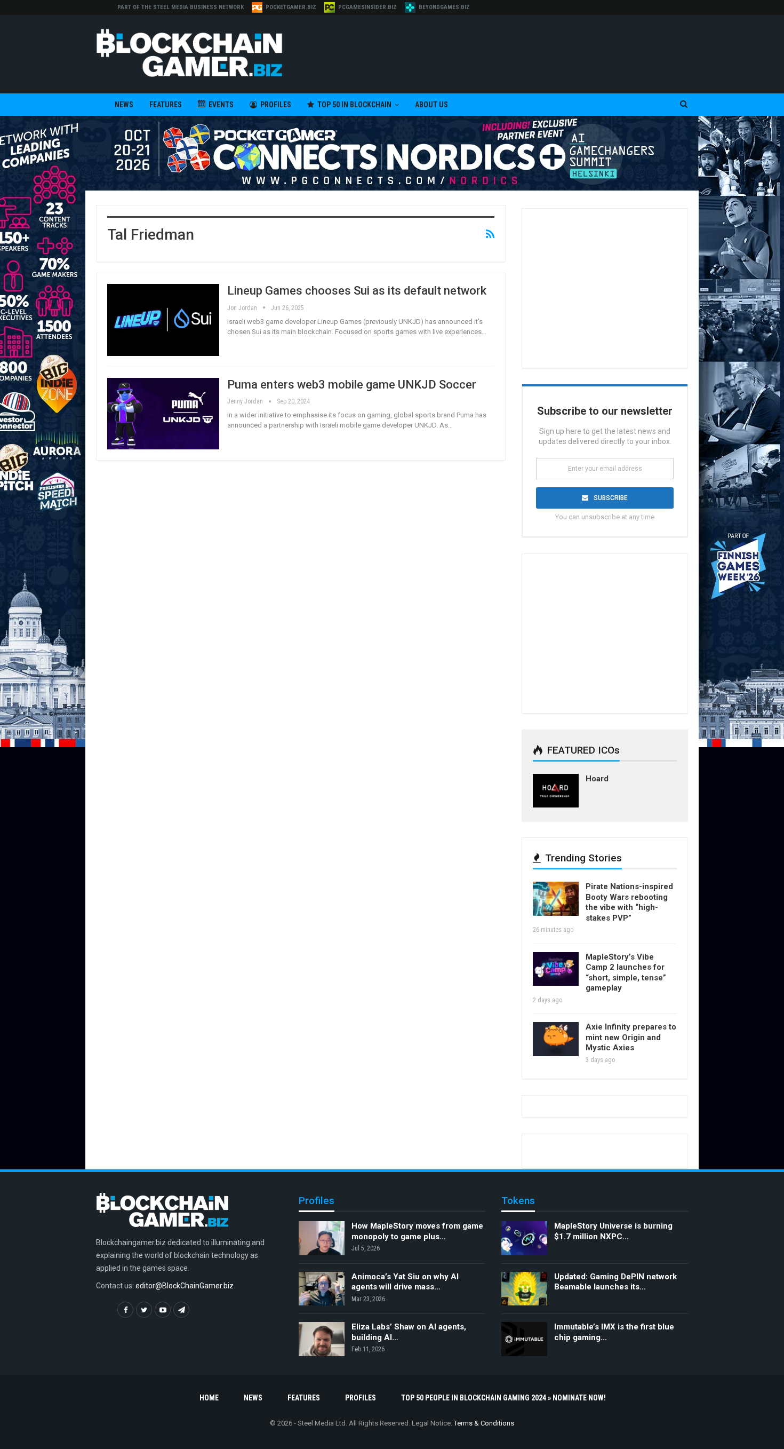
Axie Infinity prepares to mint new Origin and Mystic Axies (631, 1037)
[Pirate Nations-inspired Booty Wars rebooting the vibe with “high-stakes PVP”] (556, 899)
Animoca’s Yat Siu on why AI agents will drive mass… (405, 1282)
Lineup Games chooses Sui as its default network (356, 290)
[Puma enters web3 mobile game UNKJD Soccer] (163, 413)
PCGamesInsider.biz (367, 7)
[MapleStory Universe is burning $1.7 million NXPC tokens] (524, 1238)
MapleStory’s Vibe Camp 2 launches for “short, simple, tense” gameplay (626, 972)
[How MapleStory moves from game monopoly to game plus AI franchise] (322, 1238)
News (124, 104)
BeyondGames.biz (444, 7)
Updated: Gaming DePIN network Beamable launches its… (615, 1282)
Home (209, 1397)
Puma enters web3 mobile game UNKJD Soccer (351, 384)
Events (221, 104)
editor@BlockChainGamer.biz (184, 1285)
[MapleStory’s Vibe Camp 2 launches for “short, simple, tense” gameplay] (556, 969)
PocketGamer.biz (291, 7)
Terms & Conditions (484, 1423)
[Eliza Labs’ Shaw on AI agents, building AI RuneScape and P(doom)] (322, 1339)
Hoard (597, 778)
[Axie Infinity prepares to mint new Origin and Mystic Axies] (556, 1039)
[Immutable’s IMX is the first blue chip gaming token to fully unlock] (524, 1339)
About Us (431, 104)
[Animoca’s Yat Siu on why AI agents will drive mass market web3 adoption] (322, 1289)
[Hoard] (556, 791)
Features (165, 104)
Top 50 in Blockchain (354, 104)
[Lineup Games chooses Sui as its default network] (163, 319)
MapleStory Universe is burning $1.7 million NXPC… (613, 1231)
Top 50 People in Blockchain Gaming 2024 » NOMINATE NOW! (503, 1397)
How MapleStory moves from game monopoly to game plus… (417, 1231)
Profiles (275, 104)
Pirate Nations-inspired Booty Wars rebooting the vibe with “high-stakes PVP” (629, 902)
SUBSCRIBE (611, 498)
